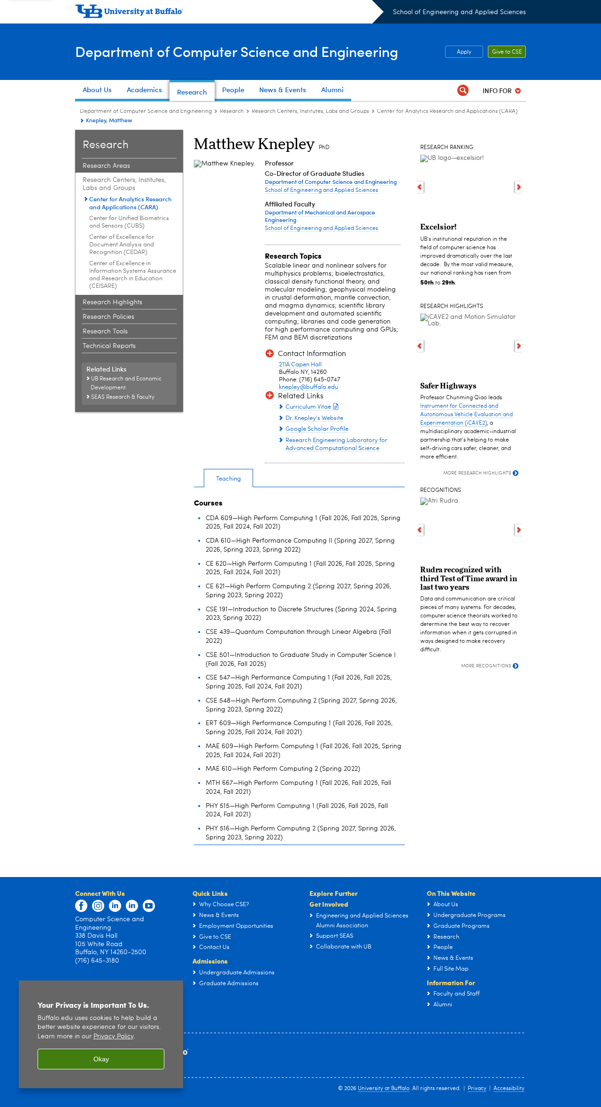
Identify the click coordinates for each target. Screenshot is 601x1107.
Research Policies (108, 317)
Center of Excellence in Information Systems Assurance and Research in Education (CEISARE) (132, 275)
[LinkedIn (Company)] (115, 906)
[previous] (420, 187)
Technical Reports (109, 346)
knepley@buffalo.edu (308, 387)
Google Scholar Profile (316, 429)
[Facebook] (81, 906)
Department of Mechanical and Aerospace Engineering (320, 215)
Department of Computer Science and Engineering (236, 51)
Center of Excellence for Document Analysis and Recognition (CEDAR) (121, 244)
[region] (101, 1034)
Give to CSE (507, 52)
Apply (464, 52)
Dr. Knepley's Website (314, 418)
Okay (101, 1059)
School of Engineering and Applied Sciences (459, 12)
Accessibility (508, 1088)
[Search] (463, 90)
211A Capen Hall (300, 365)
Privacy (477, 1088)
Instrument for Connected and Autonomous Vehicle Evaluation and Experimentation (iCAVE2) (466, 414)
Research (232, 111)
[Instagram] (98, 906)
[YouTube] (149, 906)
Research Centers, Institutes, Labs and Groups (310, 111)
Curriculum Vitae (308, 407)
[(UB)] (229, 13)
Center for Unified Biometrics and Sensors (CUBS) (129, 222)
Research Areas (106, 166)
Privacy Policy (113, 1036)
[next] (519, 187)
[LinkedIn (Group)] (132, 906)
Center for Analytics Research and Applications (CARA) (447, 111)
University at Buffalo (383, 1088)
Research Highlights (112, 302)
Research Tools (105, 331)
